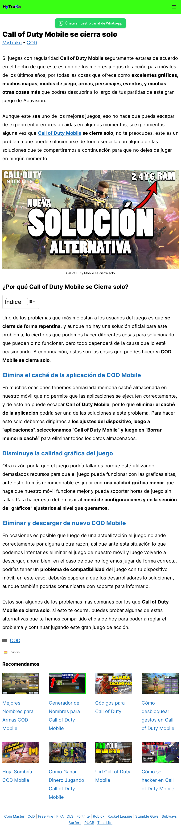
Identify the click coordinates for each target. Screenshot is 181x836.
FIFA (60, 816)
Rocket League (119, 816)
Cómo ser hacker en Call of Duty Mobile (158, 780)
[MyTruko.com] (11, 7)
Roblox (98, 816)
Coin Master (14, 816)
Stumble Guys (147, 816)
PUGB (89, 822)
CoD (31, 816)
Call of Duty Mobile (59, 133)
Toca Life (104, 822)
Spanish (14, 652)
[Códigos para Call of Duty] (113, 690)
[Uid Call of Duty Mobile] (113, 758)
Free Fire (45, 816)
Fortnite (83, 816)
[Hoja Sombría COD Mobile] (20, 758)
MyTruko (12, 42)
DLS (70, 816)
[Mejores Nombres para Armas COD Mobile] (20, 690)
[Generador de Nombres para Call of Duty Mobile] (67, 690)
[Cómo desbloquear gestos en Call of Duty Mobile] (160, 690)
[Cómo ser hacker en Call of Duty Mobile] (160, 758)
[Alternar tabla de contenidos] (29, 302)
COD (32, 42)
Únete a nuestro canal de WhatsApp (93, 23)
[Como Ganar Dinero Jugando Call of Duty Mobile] (67, 758)
